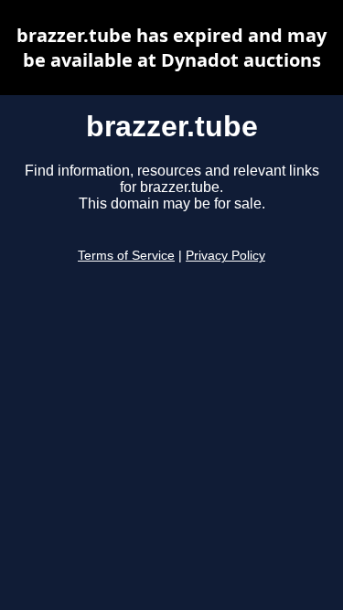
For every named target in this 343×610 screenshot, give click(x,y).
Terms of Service (126, 255)
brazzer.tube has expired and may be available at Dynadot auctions (171, 47)
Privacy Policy (225, 255)
